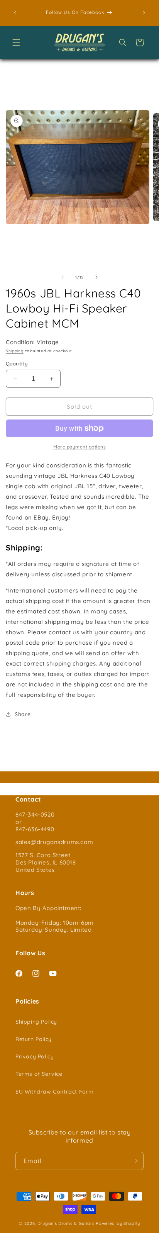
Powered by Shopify (118, 1223)
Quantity (16, 363)
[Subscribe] (134, 1161)
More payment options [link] (79, 447)
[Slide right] (96, 277)
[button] (16, 42)
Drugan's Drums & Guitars (66, 1223)
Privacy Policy (34, 1056)
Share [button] (23, 714)
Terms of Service (39, 1073)
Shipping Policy (36, 1021)
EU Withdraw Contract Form (54, 1091)
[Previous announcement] (15, 12)
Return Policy (33, 1039)
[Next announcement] (143, 12)
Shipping (15, 350)
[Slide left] (62, 277)
